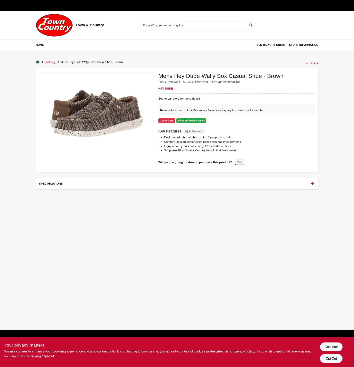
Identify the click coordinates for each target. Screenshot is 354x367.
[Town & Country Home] (54, 25)
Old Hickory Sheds (271, 44)
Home (40, 44)
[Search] (251, 25)
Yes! (239, 162)
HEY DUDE (165, 88)
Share (314, 63)
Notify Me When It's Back (191, 120)
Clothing (50, 62)
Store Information (303, 44)
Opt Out (331, 358)
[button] (177, 183)
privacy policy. (244, 351)
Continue (331, 347)
